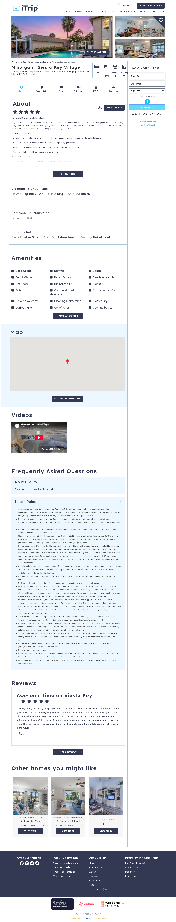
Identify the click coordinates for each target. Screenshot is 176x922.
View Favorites (61, 876)
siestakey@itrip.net (147, 125)
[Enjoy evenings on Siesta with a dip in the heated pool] (62, 37)
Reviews (93, 876)
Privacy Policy (76, 918)
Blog (142, 11)
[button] (67, 361)
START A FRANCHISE (151, 5)
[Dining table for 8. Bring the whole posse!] (140, 48)
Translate (95, 889)
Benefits (130, 871)
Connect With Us (29, 857)
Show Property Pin (68, 398)
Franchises (131, 876)
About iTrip (97, 857)
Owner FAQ (131, 867)
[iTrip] (25, 8)
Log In (125, 5)
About (92, 871)
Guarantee (95, 880)
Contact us (157, 11)
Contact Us (95, 867)
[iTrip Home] (12, 62)
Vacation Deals (96, 11)
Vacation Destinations (66, 862)
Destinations (73, 11)
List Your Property (123, 11)
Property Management (141, 857)
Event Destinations (64, 871)
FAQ (91, 885)
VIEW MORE (30, 831)
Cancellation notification (148, 114)
